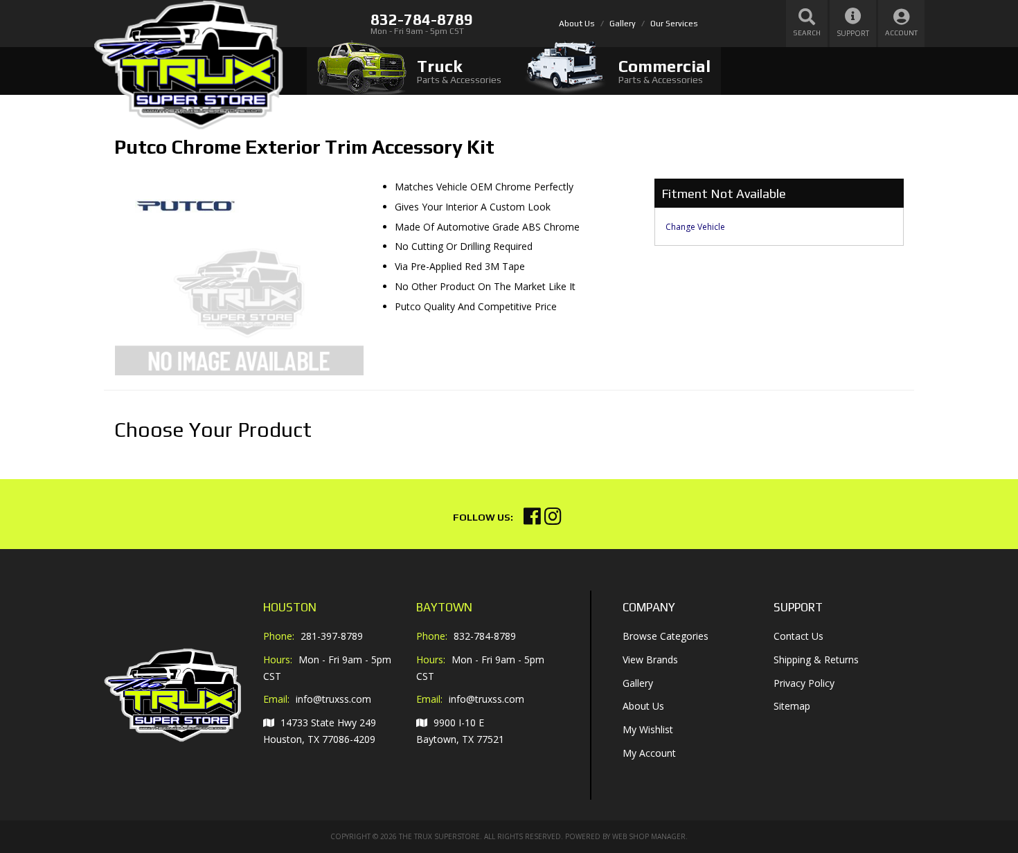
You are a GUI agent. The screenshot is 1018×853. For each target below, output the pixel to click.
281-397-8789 (332, 636)
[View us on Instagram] (553, 519)
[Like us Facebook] (532, 519)
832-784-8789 (485, 636)
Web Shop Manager (649, 836)
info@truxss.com (333, 699)
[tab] (409, 71)
